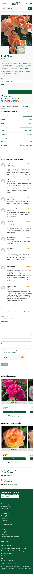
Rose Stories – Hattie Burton (8, 561)
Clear (2, 84)
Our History (4, 529)
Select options (14, 411)
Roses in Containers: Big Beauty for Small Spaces (14, 548)
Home (2, 13)
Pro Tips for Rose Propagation (9, 563)
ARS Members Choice (26, 145)
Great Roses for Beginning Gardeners (11, 555)
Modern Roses (12, 13)
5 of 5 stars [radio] (11, 318)
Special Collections (6, 539)
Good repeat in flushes (26, 138)
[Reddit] (16, 101)
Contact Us (4, 520)
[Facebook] (2, 101)
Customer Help (5, 503)
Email (3, 344)
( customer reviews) (13, 75)
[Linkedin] (14, 101)
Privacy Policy (4, 518)
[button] (30, 3)
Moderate (29, 134)
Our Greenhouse (5, 527)
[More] (18, 101)
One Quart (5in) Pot (27, 149)
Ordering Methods (6, 506)
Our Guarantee (5, 513)
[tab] (20, 106)
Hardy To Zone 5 (27, 116)
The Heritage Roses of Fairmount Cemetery (12, 551)
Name (3, 337)
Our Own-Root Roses (6, 524)
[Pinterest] (9, 101)
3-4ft (30, 123)
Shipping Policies (5, 516)
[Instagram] (5, 101)
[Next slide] (29, 30)
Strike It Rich (6, 453)
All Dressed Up (6, 406)
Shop (6, 13)
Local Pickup (4, 508)
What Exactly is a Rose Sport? (9, 553)
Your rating (4, 316)
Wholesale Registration (7, 511)
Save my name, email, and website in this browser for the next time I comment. (17, 351)
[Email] (11, 101)
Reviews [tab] (24, 106)
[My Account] (27, 3)
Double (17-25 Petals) (26, 127)
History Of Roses (5, 532)
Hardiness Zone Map (6, 534)
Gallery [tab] (3, 106)
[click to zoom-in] (17, 30)
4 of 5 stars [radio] (9, 318)
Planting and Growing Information (10, 536)
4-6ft (30, 119)
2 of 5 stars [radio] (4, 318)
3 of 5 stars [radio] (7, 318)
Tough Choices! (5, 558)
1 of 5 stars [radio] (2, 318)
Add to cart (20, 92)
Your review (5, 321)
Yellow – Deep (28, 130)
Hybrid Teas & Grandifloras (23, 13)
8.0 (31, 141)
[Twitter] (7, 101)
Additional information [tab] (12, 106)
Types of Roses (5, 541)
